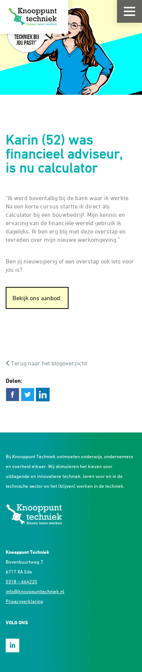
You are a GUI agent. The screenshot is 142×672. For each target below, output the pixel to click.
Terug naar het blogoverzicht (48, 363)
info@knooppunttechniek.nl (35, 591)
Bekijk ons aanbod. (37, 297)
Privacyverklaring (24, 601)
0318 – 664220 (21, 581)
